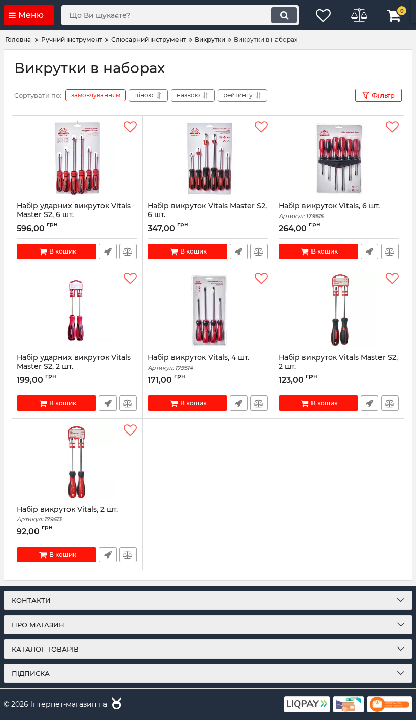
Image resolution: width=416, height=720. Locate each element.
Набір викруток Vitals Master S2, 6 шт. (207, 215)
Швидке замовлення (108, 251)
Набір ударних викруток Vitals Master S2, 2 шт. (74, 366)
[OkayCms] (115, 704)
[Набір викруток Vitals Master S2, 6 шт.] (208, 159)
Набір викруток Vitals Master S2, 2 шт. (338, 366)
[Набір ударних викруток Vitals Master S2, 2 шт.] (77, 310)
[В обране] (130, 127)
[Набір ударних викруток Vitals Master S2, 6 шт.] (77, 159)
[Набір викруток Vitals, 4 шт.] (208, 310)
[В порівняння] (128, 251)
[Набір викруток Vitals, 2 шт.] (77, 462)
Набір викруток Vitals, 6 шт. (329, 211)
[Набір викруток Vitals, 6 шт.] (339, 159)
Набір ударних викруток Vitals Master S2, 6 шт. (74, 215)
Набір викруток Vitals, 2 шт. (67, 514)
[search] (284, 15)
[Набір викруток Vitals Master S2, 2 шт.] (339, 310)
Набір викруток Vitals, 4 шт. (198, 362)
